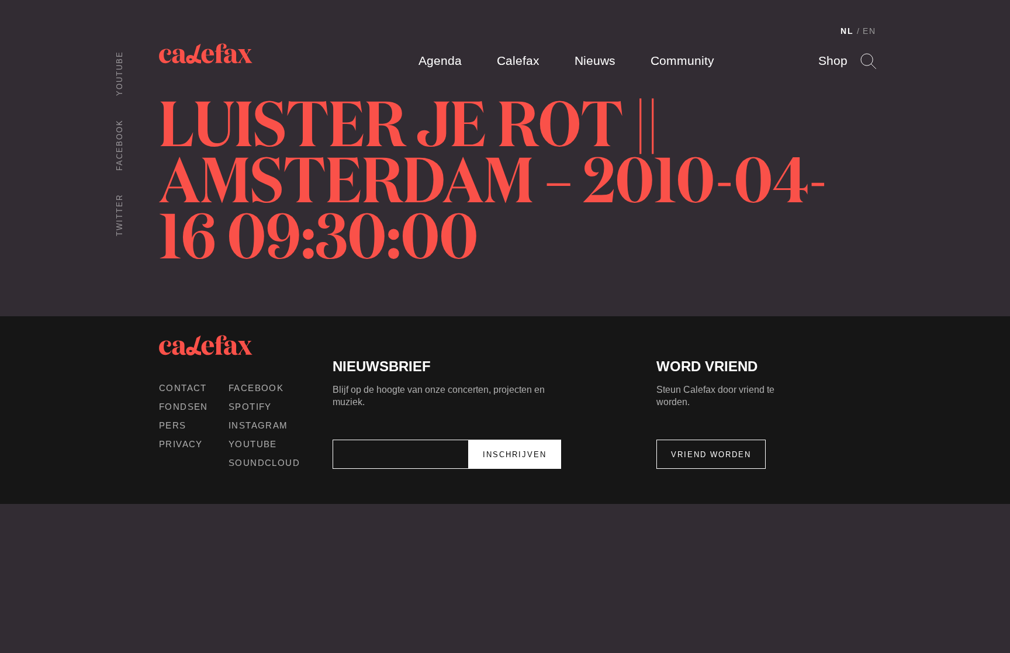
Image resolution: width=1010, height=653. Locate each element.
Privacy (181, 444)
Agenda (440, 60)
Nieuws (595, 60)
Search (868, 61)
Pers (172, 425)
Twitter (119, 215)
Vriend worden (711, 454)
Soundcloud (264, 463)
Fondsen (183, 407)
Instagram (258, 425)
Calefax (518, 60)
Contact (183, 388)
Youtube (119, 73)
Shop (833, 60)
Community (682, 60)
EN (869, 31)
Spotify (250, 407)
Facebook (119, 145)
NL (847, 31)
